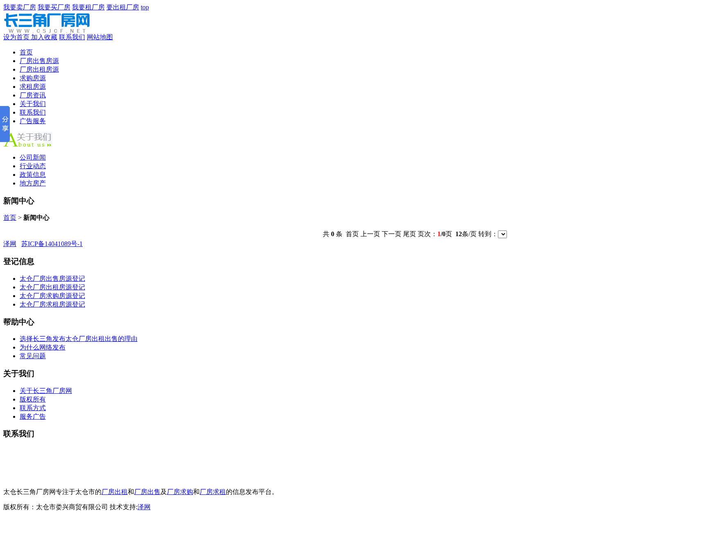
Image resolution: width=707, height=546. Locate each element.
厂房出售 (147, 491)
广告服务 (33, 120)
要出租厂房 (122, 7)
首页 (26, 52)
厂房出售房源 (39, 60)
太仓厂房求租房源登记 (52, 304)
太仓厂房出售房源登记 (52, 278)
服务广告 (33, 416)
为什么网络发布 (42, 347)
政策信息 (33, 174)
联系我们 (72, 37)
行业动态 (33, 165)
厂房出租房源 (39, 69)
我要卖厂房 (19, 7)
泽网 (9, 243)
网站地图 (100, 37)
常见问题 (33, 355)
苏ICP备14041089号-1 (52, 243)
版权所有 (33, 399)
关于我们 (33, 103)
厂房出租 (114, 491)
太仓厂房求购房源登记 (52, 295)
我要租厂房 (88, 7)
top (145, 7)
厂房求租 (213, 491)
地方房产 (33, 183)
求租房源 (33, 86)
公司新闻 (33, 157)
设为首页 (17, 37)
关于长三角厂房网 (46, 390)
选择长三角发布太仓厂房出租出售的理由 (78, 338)
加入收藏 (44, 37)
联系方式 (33, 407)
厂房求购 (180, 491)
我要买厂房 (54, 7)
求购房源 (33, 77)
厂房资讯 (33, 95)
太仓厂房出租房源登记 (52, 287)
